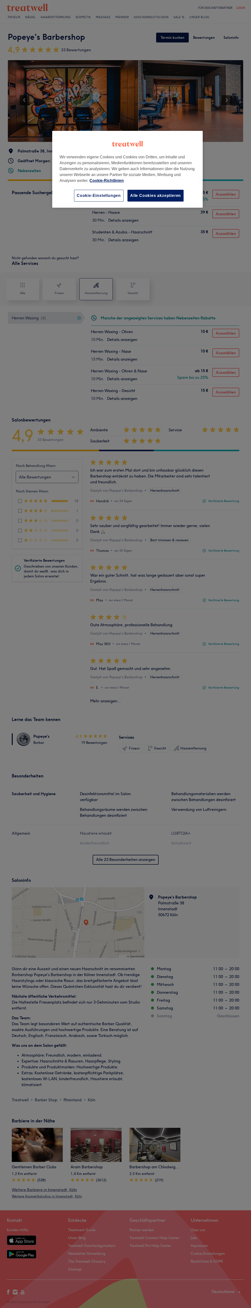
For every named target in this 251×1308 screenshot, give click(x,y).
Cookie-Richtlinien (106, 180)
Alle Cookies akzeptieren (155, 195)
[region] (127, 169)
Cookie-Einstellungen (99, 195)
